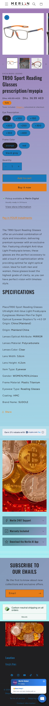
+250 (24, 125)
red (24, 145)
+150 (33, 118)
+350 (9, 133)
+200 (9, 125)
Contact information (26, 703)
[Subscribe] (39, 593)
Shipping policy (35, 698)
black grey (12, 153)
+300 (38, 125)
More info (24, 616)
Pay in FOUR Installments (17, 217)
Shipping (20, 107)
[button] (6, 4)
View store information (18, 206)
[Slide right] (46, 64)
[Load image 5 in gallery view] (36, 63)
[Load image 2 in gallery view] (24, 63)
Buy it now (24, 187)
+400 (23, 133)
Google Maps (10, 664)
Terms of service (17, 698)
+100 (19, 118)
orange (10, 145)
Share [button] (8, 411)
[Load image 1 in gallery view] (12, 63)
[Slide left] (3, 64)
